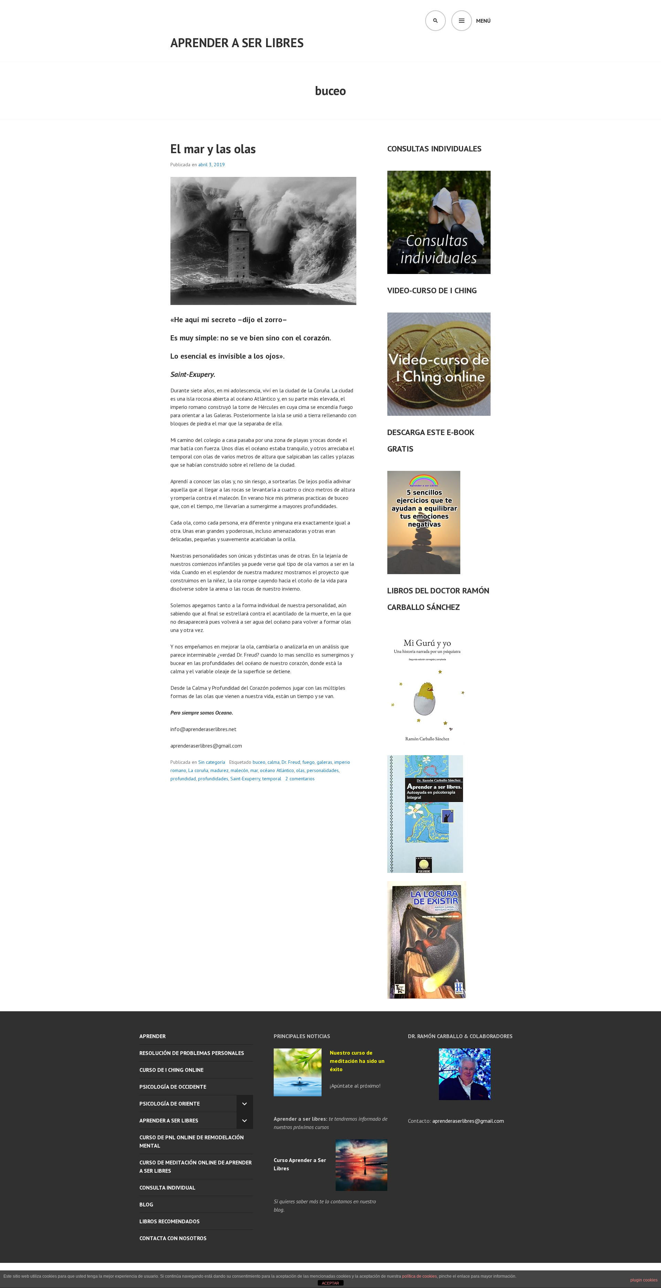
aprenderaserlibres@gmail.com (467, 1120)
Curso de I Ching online (171, 1069)
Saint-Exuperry (245, 778)
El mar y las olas (213, 148)
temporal (271, 778)
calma (273, 762)
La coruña (198, 770)
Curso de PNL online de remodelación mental (191, 1141)
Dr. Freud (291, 762)
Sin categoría (211, 762)
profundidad (183, 778)
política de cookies (419, 1276)
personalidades (323, 770)
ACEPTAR (330, 1283)
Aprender (152, 1036)
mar (254, 770)
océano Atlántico (277, 770)
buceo (259, 762)
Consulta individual (167, 1187)
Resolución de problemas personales (191, 1052)
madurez (219, 770)
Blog (146, 1204)
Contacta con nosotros (173, 1238)
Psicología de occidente (172, 1086)
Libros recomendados (169, 1221)
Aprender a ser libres (237, 42)
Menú (483, 20)
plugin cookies (644, 1280)
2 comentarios (300, 778)
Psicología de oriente (169, 1103)
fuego (308, 762)
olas (300, 770)
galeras (324, 762)
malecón (239, 770)
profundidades (213, 778)
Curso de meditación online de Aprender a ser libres (195, 1166)
